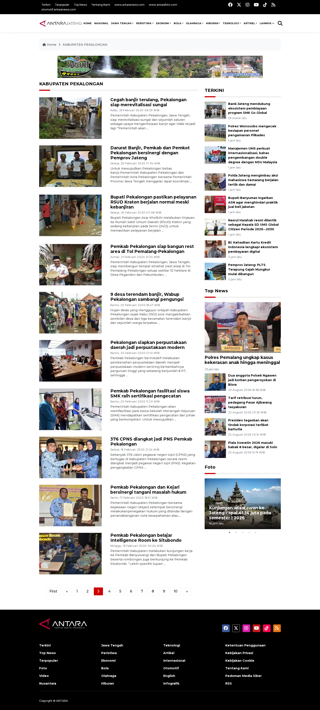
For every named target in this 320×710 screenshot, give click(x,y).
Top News (80, 4)
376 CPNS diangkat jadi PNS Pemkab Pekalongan (151, 441)
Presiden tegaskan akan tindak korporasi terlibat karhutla (248, 424)
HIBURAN (212, 23)
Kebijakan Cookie (239, 661)
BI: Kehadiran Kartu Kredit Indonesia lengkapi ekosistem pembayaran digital (253, 247)
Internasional (174, 661)
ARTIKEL (249, 23)
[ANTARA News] (60, 23)
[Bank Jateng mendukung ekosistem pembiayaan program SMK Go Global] (215, 110)
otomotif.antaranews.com (58, 9)
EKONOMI (162, 23)
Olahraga (108, 676)
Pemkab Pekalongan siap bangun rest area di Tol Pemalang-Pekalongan (152, 249)
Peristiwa (109, 653)
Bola (105, 668)
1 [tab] (229, 532)
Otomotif (171, 668)
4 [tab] (249, 532)
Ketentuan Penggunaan (245, 645)
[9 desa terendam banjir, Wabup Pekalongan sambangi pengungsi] (70, 312)
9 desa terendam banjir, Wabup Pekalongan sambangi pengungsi (147, 297)
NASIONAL (101, 23)
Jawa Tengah (121, 23)
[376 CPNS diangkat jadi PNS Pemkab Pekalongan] (70, 457)
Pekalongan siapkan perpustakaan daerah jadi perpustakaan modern (148, 345)
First (53, 591)
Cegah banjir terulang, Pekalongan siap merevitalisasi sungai (148, 102)
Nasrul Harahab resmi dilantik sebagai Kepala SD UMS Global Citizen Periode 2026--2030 (253, 224)
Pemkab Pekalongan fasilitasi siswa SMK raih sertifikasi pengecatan (150, 393)
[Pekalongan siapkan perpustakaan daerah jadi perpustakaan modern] (70, 360)
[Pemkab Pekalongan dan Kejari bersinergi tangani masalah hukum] (70, 505)
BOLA (177, 23)
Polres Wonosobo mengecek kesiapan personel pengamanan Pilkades (252, 130)
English (169, 676)
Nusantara (47, 683)
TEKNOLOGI (231, 23)
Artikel (168, 653)
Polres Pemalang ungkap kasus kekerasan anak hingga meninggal (242, 360)
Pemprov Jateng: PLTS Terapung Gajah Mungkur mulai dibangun (249, 269)
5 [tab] (256, 532)
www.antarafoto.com (163, 4)
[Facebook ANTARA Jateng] (230, 5)
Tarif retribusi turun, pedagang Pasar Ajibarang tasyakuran (250, 402)
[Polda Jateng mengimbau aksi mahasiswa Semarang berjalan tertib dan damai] (215, 182)
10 (175, 591)
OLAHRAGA (193, 23)
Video (44, 676)
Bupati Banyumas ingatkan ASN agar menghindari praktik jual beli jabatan (253, 202)
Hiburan (107, 683)
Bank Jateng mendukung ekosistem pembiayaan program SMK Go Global (249, 108)
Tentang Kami (100, 4)
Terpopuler (62, 4)
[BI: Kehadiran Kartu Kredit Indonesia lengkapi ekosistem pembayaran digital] (215, 249)
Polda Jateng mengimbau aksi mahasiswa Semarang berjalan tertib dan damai (253, 180)
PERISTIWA (144, 23)
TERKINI (214, 90)
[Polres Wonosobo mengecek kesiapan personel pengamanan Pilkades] (215, 132)
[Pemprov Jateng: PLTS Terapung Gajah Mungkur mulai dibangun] (215, 271)
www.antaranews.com (130, 4)
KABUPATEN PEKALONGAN (85, 45)
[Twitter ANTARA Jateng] (239, 5)
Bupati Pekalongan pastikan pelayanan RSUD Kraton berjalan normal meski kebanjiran (153, 202)
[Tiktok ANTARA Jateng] (265, 5)
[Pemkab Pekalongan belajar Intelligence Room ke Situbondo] (70, 553)
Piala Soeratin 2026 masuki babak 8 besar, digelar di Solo (252, 445)
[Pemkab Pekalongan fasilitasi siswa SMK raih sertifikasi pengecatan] (70, 409)
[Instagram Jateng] (247, 5)
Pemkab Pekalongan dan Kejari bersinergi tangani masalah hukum (148, 490)
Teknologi (171, 645)
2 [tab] (236, 532)
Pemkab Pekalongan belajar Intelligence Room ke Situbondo (146, 538)
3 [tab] (243, 532)
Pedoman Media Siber (243, 676)
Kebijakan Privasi (239, 653)
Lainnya (265, 23)
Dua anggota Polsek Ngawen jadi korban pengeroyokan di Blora (252, 380)
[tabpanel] (243, 503)
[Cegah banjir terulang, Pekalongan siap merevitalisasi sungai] (70, 118)
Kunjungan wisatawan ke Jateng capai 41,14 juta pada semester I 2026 (240, 512)
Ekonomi (108, 661)
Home (51, 45)
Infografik (171, 683)
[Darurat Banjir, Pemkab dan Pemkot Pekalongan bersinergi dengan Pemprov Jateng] (70, 166)
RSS (228, 683)
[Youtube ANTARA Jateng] (256, 5)
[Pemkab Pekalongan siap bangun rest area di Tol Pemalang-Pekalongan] (70, 264)
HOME (87, 23)
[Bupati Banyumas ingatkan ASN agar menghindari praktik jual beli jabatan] (215, 204)
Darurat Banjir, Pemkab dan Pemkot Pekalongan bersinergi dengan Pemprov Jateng (150, 152)
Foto (210, 467)
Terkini (46, 4)
